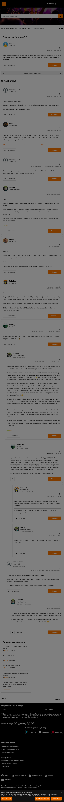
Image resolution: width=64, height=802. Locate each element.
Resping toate (56, 798)
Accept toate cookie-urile (42, 798)
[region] (32, 796)
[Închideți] (61, 793)
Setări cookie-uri (6, 798)
